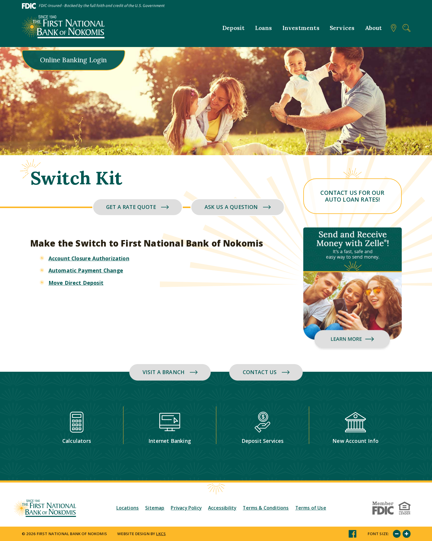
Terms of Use (310, 508)
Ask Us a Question (231, 206)
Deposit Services (263, 440)
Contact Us (260, 372)
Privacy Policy (186, 508)
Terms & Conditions (266, 508)
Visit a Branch (164, 372)
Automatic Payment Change (85, 270)
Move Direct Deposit (75, 282)
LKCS (161, 533)
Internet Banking (169, 440)
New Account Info (355, 440)
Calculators (76, 440)
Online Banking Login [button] (73, 60)
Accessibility (222, 508)
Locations (127, 508)
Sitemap (154, 508)
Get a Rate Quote (131, 206)
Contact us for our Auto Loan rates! (352, 196)
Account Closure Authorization (88, 258)
